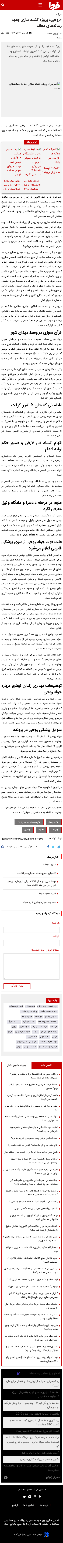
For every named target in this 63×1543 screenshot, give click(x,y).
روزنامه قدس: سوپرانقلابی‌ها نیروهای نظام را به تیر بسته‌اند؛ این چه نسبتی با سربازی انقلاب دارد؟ (34, 1182)
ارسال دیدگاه (16, 986)
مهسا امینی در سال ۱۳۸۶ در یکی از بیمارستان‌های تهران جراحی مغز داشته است (31, 883)
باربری (10, 1031)
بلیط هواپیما (32, 1036)
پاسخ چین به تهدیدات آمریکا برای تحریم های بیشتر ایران (31, 1152)
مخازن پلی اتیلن (51, 1016)
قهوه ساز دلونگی (30, 1046)
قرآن (26, 829)
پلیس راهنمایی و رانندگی (27, 822)
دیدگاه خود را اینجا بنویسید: (45, 950)
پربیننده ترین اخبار (16, 1065)
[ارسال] (8, 33)
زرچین (14, 1026)
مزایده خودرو (45, 1036)
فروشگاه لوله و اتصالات (48, 1041)
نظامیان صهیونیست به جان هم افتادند (36, 873)
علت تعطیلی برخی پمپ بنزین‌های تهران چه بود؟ (34, 1138)
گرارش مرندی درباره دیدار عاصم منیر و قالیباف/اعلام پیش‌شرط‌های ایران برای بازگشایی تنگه (33, 1295)
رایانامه (55, 937)
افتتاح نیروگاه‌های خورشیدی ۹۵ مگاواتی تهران (36, 1209)
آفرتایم (54, 1036)
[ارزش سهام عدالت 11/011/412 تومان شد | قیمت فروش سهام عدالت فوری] (12, 162)
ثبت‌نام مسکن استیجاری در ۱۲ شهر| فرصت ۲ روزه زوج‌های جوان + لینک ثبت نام (34, 1161)
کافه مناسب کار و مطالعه (47, 1021)
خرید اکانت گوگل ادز (40, 1026)
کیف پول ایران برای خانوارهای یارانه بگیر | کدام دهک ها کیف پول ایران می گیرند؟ (31, 1338)
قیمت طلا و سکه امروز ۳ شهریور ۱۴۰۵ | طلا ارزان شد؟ (32, 1280)
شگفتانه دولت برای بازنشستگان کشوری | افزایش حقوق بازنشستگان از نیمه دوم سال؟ (32, 1228)
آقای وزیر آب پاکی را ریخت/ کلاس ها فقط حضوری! (33, 1145)
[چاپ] (3, 33)
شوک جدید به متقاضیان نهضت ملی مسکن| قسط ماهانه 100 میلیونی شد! (31, 1118)
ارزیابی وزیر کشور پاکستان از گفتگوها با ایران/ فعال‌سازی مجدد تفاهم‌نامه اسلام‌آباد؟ (31, 1271)
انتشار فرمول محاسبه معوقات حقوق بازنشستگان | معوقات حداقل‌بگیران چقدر (31, 1317)
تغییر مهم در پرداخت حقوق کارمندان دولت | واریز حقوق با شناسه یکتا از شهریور (30, 1239)
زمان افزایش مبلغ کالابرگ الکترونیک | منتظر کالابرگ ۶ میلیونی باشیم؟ (33, 1260)
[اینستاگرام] (34, 1496)
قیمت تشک (30, 1006)
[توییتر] (53, 847)
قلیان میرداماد (26, 1016)
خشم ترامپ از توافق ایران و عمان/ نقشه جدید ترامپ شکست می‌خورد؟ (32, 1097)
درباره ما (44, 1505)
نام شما (55, 923)
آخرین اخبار (46, 1065)
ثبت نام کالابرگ (14, 1021)
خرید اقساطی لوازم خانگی (47, 1006)
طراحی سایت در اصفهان (48, 1046)
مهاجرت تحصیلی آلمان (48, 1011)
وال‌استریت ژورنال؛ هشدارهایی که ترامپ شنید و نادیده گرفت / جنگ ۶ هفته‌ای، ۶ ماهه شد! (32, 1193)
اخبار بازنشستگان (16, 1006)
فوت (40, 829)
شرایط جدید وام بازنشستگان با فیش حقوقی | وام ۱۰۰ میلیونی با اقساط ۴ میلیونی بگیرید (31, 185)
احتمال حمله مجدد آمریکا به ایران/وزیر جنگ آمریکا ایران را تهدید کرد (31, 1306)
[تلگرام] (59, 847)
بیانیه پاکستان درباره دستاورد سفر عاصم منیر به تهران (33, 1287)
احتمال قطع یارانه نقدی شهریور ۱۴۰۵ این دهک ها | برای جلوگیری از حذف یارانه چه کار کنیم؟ (31, 1349)
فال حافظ (38, 1016)
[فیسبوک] (49, 847)
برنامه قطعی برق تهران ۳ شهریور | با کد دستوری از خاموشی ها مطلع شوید (34, 1217)
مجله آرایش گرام (29, 1021)
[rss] (39, 1496)
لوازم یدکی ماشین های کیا (27, 1041)
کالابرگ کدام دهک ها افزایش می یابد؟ (51, 170)
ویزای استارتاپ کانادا (29, 1011)
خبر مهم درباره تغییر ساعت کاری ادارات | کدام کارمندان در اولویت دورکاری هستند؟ (30, 1171)
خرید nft (53, 1026)
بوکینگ (35, 1031)
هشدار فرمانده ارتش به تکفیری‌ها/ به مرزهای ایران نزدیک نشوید (33, 1087)
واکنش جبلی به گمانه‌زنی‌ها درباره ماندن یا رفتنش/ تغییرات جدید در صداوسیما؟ (34, 1076)
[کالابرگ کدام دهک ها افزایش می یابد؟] (51, 156)
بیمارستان (52, 822)
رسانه (54, 829)
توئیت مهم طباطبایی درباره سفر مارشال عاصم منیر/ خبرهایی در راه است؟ (34, 1129)
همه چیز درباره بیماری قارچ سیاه (39, 902)
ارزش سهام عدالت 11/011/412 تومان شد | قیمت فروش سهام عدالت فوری (12, 185)
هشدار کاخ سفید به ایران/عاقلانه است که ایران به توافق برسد (32, 1249)
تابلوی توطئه (49, 865)
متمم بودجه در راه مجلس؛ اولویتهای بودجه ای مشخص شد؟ (31, 1108)
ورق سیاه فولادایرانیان (49, 1031)
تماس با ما (29, 1505)
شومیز (18, 1046)
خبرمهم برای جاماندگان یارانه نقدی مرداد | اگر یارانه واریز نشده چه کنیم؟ (31, 1327)
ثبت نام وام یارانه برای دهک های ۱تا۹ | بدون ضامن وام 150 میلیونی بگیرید (32, 1359)
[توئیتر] (24, 1496)
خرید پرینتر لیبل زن (22, 1031)
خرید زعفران (24, 1026)
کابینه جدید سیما (47, 894)
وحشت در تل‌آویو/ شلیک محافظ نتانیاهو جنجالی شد (32, 1202)
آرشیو (15, 1505)
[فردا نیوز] (54, 5)
